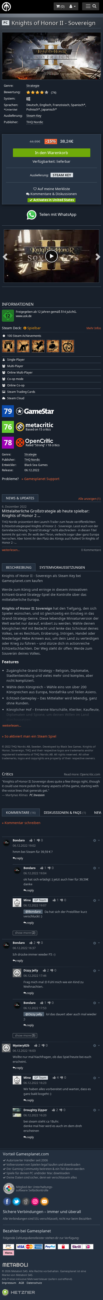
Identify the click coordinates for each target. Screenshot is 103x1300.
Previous (5, 256)
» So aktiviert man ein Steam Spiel (29, 736)
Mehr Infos (93, 328)
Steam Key (33, 116)
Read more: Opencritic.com (82, 774)
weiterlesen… (11, 725)
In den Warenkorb (51, 152)
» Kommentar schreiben (21, 822)
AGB (21, 1283)
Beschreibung (18, 567)
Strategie (32, 86)
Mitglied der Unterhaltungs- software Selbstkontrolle (34, 1188)
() (62, 6)
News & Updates (20, 498)
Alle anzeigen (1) (89, 499)
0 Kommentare (91, 550)
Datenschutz (34, 1283)
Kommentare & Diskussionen (53, 194)
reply (19, 858)
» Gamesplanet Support (40, 478)
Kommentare (21, 812)
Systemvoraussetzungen (62, 567)
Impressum (9, 1283)
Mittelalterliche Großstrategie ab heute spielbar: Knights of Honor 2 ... (45, 513)
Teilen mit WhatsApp (56, 214)
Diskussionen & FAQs (65, 812)
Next (98, 256)
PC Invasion (37, 795)
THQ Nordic (34, 122)
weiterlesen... (11, 550)
